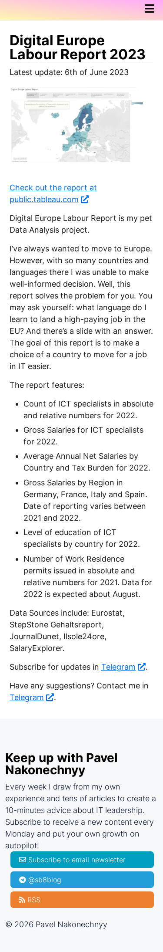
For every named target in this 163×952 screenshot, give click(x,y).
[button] (152, 8)
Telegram (118, 666)
